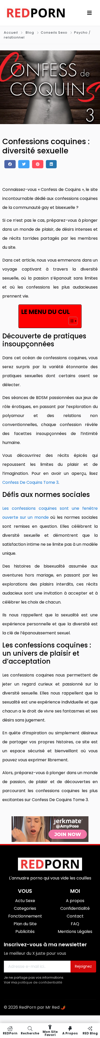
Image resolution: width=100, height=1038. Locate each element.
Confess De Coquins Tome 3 (30, 482)
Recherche (30, 1033)
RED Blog (90, 1033)
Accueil (11, 32)
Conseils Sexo (54, 32)
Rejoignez (83, 966)
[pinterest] (37, 164)
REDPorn (10, 1033)
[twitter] (23, 164)
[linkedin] (51, 164)
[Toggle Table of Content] (70, 321)
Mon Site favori (50, 1033)
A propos (70, 1033)
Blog (30, 32)
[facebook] (10, 164)
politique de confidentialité (40, 982)
